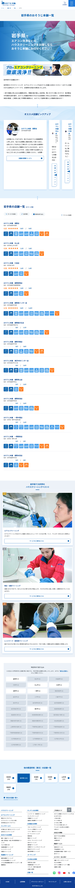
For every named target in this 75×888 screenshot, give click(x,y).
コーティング (31, 855)
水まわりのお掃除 (6, 835)
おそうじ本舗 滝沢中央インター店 (16, 360)
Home (7, 882)
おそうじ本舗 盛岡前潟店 (13, 398)
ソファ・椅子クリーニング (34, 831)
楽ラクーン (57, 853)
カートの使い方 (58, 820)
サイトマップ (52, 882)
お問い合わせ (67, 882)
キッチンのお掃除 (32, 810)
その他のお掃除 (32, 859)
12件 (25, 422)
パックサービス (6, 826)
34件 (30, 248)
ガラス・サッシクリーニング (35, 840)
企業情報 (22, 882)
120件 (30, 308)
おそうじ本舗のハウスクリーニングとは (64, 814)
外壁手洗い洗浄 (31, 862)
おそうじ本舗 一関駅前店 (13, 436)
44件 (30, 228)
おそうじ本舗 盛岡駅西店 (13, 283)
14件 (22, 268)
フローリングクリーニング (34, 827)
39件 (30, 288)
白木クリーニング (32, 842)
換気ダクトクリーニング (34, 849)
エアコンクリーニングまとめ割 (8, 820)
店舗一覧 (30, 872)
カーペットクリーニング (34, 833)
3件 (17, 422)
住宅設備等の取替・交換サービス (62, 851)
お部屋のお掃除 (32, 824)
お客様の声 (57, 840)
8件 (17, 327)
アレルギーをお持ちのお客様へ (62, 827)
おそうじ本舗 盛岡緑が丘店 (14, 323)
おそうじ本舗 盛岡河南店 (13, 342)
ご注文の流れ (57, 818)
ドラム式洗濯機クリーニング (8, 860)
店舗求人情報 (57, 867)
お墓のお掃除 (31, 869)
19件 (22, 288)
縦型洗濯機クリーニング (7, 858)
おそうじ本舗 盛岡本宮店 (13, 455)
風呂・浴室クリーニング (7, 838)
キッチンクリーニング (33, 816)
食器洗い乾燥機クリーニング (35, 820)
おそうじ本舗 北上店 (11, 243)
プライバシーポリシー (37, 882)
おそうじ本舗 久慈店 (11, 263)
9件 (24, 460)
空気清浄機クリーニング (34, 851)
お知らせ (56, 829)
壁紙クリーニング (32, 838)
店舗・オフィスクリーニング (61, 860)
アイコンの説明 (67, 215)
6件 (17, 346)
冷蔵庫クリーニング (33, 818)
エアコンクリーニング (8, 815)
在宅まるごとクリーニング (7, 831)
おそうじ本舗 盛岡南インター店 (15, 303)
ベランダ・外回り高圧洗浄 (34, 867)
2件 (17, 441)
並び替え (25, 214)
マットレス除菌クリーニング (35, 829)
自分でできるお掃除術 (59, 836)
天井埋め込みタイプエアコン (8, 822)
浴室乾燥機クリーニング (7, 847)
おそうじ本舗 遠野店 (11, 223)
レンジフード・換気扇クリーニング (36, 814)
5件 (17, 365)
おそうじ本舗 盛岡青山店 (13, 379)
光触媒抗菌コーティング (34, 864)
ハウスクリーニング (7, 810)
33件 (25, 365)
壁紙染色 (30, 836)
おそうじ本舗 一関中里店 (13, 417)
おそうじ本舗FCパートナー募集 (62, 864)
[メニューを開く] (71, 3)
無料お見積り (64, 671)
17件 (22, 248)
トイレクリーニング (6, 849)
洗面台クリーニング (6, 851)
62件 (21, 308)
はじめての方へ (58, 816)
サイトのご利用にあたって (60, 825)
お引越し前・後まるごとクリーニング (10, 829)
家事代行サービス (58, 847)
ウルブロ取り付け (5, 845)
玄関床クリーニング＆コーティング (36, 847)
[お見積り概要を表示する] (65, 3)
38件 (25, 346)
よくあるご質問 (58, 822)
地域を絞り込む (39, 214)
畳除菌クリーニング (33, 844)
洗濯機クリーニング (7, 855)
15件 (25, 384)
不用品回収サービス (59, 849)
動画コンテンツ (58, 838)
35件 (21, 228)
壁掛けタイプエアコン (6, 818)
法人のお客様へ (58, 862)
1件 (17, 460)
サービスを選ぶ (12, 214)
